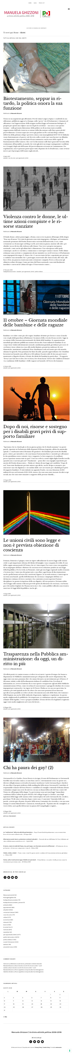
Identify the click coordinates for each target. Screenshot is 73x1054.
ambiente (6, 905)
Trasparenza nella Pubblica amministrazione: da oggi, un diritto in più (35, 659)
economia (6, 920)
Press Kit (42, 3)
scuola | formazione (8, 942)
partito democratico (9, 937)
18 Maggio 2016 (7, 811)
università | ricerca (8, 947)
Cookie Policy (46, 1047)
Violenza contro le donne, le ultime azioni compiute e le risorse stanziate (35, 221)
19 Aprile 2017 (6, 156)
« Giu (5, 1017)
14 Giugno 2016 (7, 480)
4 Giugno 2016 (7, 593)
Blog (35, 3)
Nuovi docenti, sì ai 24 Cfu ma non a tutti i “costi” (28, 965)
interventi (6, 922)
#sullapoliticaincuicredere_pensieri (13, 902)
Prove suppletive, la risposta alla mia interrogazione (29, 969)
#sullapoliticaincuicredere (9, 271)
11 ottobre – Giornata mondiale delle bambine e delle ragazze (35, 322)
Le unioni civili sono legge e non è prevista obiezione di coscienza (31, 545)
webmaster (59, 1047)
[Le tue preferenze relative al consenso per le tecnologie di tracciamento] (69, 1050)
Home (30, 3)
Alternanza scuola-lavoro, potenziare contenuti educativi (26, 963)
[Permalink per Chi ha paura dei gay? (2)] (36, 761)
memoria (5, 929)
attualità (5, 158)
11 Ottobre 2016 (7, 366)
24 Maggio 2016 (7, 707)
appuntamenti (7, 907)
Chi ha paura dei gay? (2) (28, 767)
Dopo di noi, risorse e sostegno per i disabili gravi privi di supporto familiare (35, 431)
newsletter (6, 932)
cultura (5, 917)
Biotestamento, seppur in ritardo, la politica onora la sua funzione (32, 103)
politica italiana (39, 271)
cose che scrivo (11, 158)
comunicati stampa (8, 912)
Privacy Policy (38, 1047)
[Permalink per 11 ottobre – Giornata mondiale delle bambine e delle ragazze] (36, 314)
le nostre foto (7, 927)
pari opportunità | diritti (22, 158)
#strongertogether (8, 897)
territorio (5, 944)
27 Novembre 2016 (8, 270)
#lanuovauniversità (8, 895)
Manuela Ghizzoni (16, 113)
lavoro (5, 925)
